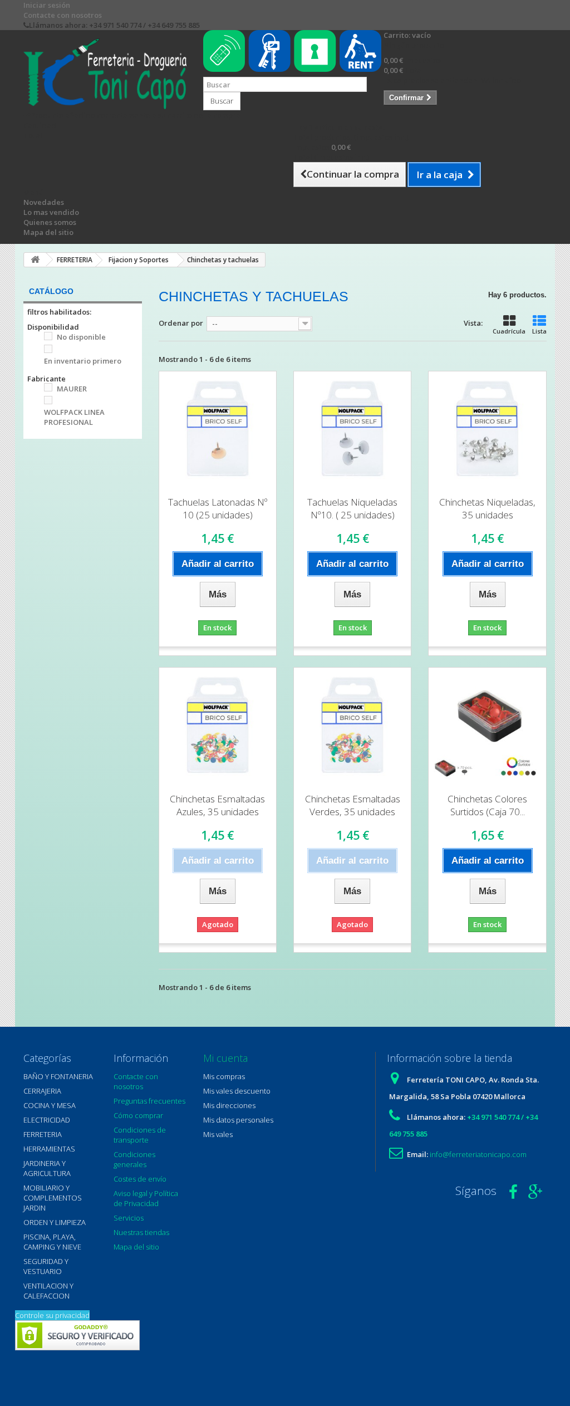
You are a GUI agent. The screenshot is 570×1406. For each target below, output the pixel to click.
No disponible (81, 337)
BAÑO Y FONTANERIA (58, 1076)
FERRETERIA (42, 1134)
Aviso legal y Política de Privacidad (146, 1198)
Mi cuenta (225, 1058)
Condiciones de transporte (140, 1135)
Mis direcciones (229, 1105)
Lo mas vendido (51, 212)
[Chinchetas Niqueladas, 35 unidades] (487, 429)
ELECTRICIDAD (46, 1120)
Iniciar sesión (46, 5)
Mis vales (218, 1134)
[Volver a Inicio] (35, 260)
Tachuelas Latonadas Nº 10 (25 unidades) (217, 508)
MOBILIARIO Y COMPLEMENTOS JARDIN (52, 1198)
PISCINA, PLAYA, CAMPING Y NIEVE (52, 1242)
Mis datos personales (238, 1120)
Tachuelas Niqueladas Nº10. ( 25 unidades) (352, 508)
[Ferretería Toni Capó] (104, 73)
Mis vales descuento (237, 1091)
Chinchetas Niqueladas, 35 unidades (487, 508)
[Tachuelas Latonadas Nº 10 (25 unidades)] (217, 429)
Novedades (43, 202)
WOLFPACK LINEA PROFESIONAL (74, 417)
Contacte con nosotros (62, 15)
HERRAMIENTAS (49, 1149)
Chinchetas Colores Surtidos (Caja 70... (487, 805)
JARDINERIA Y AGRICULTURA (47, 1168)
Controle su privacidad (52, 1315)
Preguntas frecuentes (149, 1101)
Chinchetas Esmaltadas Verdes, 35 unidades (352, 805)
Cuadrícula (509, 331)
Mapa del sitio (48, 232)
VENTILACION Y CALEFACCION (48, 1291)
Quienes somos (49, 222)
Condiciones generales (134, 1159)
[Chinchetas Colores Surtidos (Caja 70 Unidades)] (487, 726)
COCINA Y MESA (49, 1105)
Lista (539, 331)
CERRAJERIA (42, 1091)
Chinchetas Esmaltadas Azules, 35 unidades (217, 805)
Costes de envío (140, 1179)
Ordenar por (181, 323)
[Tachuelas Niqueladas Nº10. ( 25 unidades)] (352, 429)
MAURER (72, 389)
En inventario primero (82, 361)
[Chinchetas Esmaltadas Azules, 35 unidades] (217, 726)
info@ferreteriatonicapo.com (478, 1154)
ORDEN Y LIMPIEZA (54, 1222)
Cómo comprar (138, 1115)
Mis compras (224, 1076)
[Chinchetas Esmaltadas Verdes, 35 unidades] (352, 726)
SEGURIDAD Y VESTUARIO (45, 1266)
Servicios (129, 1218)
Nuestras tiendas (141, 1232)
